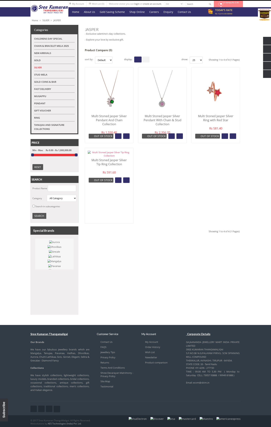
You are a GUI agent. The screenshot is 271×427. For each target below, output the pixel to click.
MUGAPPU (40, 96)
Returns (104, 362)
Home (35, 20)
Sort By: (89, 59)
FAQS (103, 347)
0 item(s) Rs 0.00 (231, 2)
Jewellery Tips (107, 352)
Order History (152, 347)
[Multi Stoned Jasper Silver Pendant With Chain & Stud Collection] (162, 111)
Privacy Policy (107, 357)
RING (37, 117)
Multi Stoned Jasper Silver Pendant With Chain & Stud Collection (162, 120)
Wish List (150, 352)
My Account (151, 342)
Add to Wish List (118, 136)
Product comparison (156, 362)
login (136, 3)
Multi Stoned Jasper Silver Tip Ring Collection (109, 162)
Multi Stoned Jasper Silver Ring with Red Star (215, 118)
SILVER (45, 20)
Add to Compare (126, 136)
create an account (152, 3)
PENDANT (39, 103)
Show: (184, 59)
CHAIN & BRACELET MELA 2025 (51, 46)
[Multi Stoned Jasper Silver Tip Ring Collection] (109, 155)
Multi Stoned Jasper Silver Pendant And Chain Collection (109, 120)
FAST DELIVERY (42, 89)
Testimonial (106, 386)
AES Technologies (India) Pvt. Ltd (64, 423)
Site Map (105, 381)
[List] (146, 59)
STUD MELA (40, 74)
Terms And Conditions (112, 367)
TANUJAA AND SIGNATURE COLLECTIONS (49, 127)
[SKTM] (49, 12)
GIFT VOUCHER (42, 110)
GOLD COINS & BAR (45, 81)
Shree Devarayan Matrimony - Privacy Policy (116, 374)
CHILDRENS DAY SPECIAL (48, 38)
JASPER (57, 20)
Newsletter (151, 357)
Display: (128, 59)
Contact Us (106, 342)
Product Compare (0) (98, 50)
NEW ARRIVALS (42, 53)
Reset (37, 167)
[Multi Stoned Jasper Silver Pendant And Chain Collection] (109, 111)
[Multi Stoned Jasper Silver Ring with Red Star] (215, 111)
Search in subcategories (47, 206)
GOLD (37, 60)
